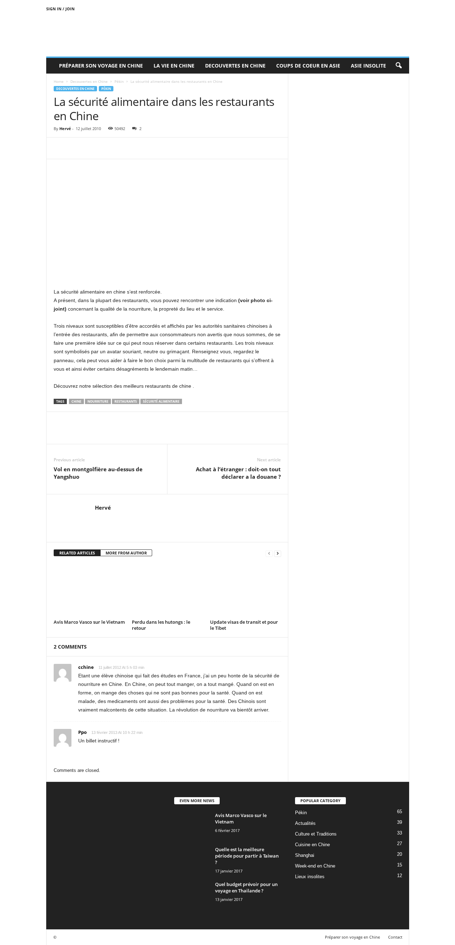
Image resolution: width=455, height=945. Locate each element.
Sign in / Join (60, 8)
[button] (398, 66)
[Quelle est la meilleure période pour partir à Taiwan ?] (192, 859)
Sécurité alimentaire (161, 401)
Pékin (119, 81)
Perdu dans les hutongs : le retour (161, 625)
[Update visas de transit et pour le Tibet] (245, 590)
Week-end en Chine (315, 866)
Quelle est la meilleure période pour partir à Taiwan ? (247, 855)
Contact (395, 937)
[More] (126, 148)
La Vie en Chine (174, 65)
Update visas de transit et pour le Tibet (244, 625)
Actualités (305, 823)
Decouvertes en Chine (235, 65)
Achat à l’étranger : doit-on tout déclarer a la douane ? (238, 473)
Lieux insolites (310, 876)
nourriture (97, 401)
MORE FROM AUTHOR (126, 552)
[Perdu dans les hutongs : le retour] (167, 590)
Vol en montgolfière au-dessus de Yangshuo (98, 473)
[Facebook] (61, 148)
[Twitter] (77, 148)
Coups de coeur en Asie (308, 65)
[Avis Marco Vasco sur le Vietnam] (89, 590)
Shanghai (304, 855)
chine (76, 401)
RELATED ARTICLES (77, 552)
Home (59, 81)
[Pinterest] (93, 148)
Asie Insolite (368, 65)
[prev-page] (269, 553)
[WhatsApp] (110, 148)
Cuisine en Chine (312, 844)
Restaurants (125, 401)
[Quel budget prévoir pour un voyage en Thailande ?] (192, 894)
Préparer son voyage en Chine (101, 65)
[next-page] (277, 553)
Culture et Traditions (316, 834)
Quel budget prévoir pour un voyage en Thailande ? (246, 887)
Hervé (65, 128)
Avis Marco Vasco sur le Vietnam (89, 622)
